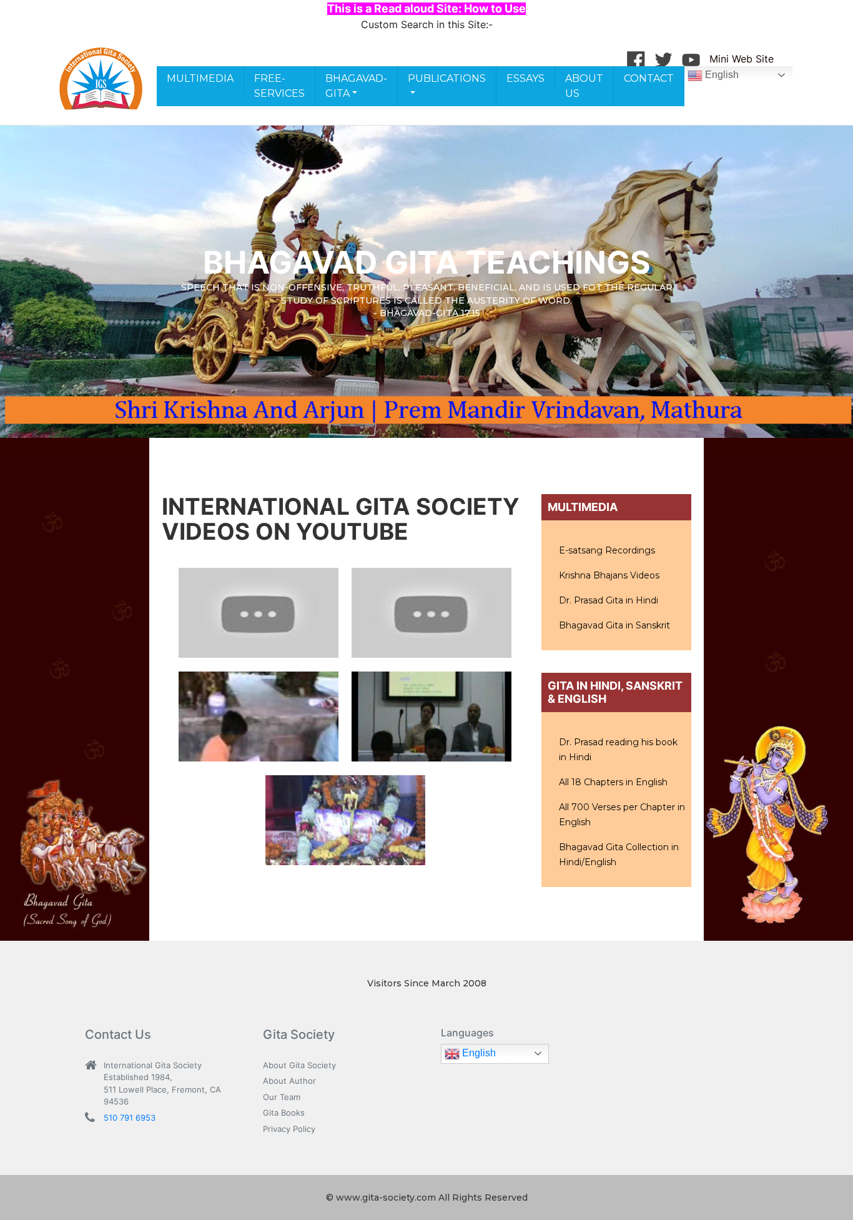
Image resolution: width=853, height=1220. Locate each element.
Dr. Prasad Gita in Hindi (608, 600)
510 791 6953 (129, 1118)
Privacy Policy (289, 1129)
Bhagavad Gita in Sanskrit (614, 625)
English (721, 74)
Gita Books (284, 1113)
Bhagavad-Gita (356, 85)
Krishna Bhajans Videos (609, 575)
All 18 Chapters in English (613, 782)
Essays (525, 78)
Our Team (281, 1097)
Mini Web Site (741, 58)
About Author (289, 1081)
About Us (584, 85)
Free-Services (279, 85)
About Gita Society (299, 1065)
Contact (649, 78)
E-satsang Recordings (607, 550)
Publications (447, 78)
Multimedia (200, 78)
